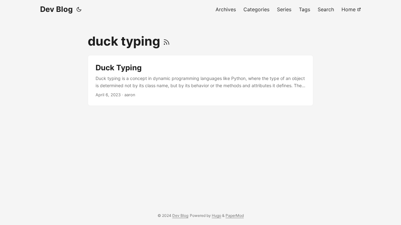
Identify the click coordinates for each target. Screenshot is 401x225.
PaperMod (235, 215)
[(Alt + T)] (79, 9)
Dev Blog (56, 9)
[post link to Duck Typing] (200, 80)
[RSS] (166, 41)
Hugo (216, 215)
